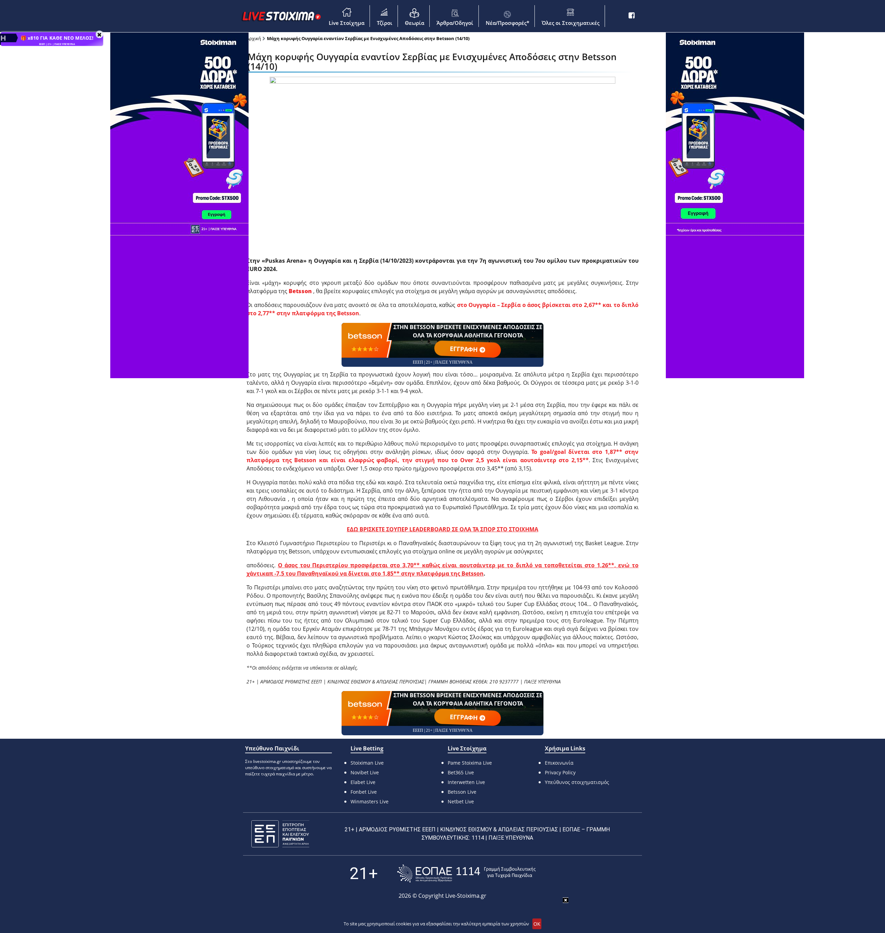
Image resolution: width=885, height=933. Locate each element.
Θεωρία (414, 22)
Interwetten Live (466, 782)
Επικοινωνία (559, 762)
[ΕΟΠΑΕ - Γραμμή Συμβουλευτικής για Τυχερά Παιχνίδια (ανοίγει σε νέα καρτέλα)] (466, 873)
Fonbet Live (364, 792)
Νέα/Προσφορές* (507, 22)
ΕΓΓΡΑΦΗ (464, 349)
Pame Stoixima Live (470, 762)
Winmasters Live (370, 801)
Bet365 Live (461, 772)
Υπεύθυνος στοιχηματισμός (577, 782)
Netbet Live (461, 801)
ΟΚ (536, 924)
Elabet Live (363, 782)
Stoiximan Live (367, 762)
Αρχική (253, 38)
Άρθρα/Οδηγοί (455, 22)
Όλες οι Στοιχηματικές (570, 22)
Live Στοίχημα (346, 22)
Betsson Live (462, 792)
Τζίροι (384, 22)
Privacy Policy (560, 772)
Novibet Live (365, 772)
